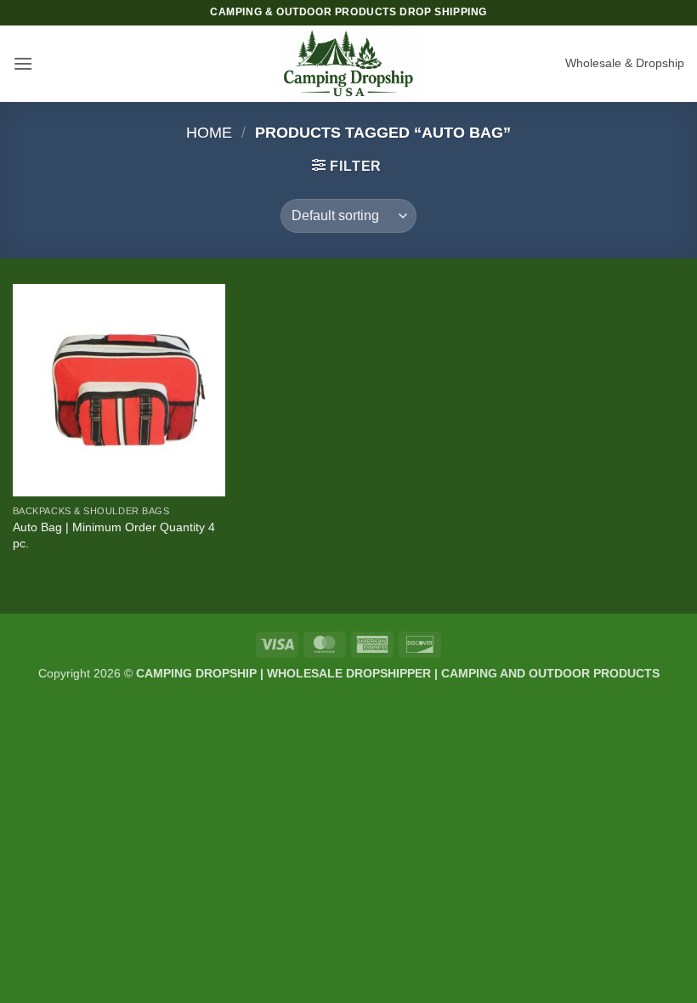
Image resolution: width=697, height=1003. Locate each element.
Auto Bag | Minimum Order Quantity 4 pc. (114, 535)
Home (209, 132)
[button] (23, 63)
